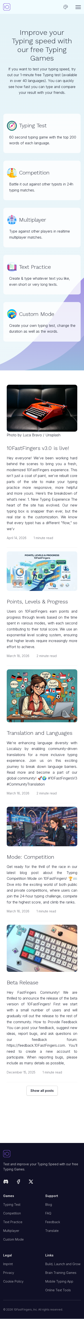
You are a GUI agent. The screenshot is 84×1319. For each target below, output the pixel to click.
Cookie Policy (13, 1281)
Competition (12, 1213)
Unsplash (52, 435)
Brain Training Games (60, 1273)
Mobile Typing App (59, 1281)
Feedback (52, 1222)
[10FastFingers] (6, 7)
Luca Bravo (32, 435)
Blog (48, 1204)
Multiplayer (11, 1231)
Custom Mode (13, 1239)
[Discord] (6, 1182)
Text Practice (12, 1222)
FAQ (48, 1213)
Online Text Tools (58, 1290)
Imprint (8, 1264)
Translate (52, 1231)
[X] (31, 1182)
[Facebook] (18, 1182)
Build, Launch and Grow (62, 1264)
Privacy (8, 1273)
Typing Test (11, 1204)
